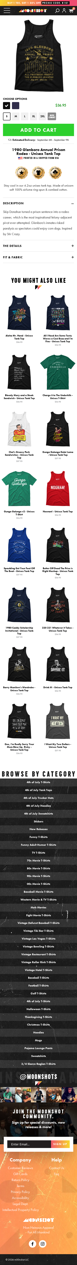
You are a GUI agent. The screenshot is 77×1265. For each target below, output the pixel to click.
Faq (56, 1174)
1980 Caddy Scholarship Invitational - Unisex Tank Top (19, 632)
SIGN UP (60, 1144)
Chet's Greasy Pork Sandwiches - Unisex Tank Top (19, 456)
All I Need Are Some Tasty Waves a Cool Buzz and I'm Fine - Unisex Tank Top (58, 340)
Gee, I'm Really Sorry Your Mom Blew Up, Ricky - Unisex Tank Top (19, 748)
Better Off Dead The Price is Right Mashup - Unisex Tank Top (57, 573)
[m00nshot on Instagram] (7, 1094)
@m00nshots (38, 1076)
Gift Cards (20, 1174)
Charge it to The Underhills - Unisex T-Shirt (58, 398)
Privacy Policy (20, 1191)
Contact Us (56, 1168)
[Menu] (7, 10)
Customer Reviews (20, 1168)
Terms (20, 1186)
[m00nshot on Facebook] (32, 1243)
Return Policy (20, 1180)
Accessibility (20, 1197)
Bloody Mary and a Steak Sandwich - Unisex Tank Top (19, 398)
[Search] (57, 10)
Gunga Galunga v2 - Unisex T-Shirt (19, 514)
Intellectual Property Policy (20, 1209)
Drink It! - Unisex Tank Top (57, 689)
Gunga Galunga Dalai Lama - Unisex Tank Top (57, 455)
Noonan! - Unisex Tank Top (58, 513)
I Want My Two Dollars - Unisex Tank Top (57, 747)
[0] (71, 11)
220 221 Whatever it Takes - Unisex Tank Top (57, 630)
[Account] (64, 13)
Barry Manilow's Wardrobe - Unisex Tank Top (19, 690)
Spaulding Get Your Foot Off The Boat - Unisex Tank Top (19, 571)
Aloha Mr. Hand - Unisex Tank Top (19, 338)
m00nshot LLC (21, 1259)
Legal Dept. (20, 1203)
